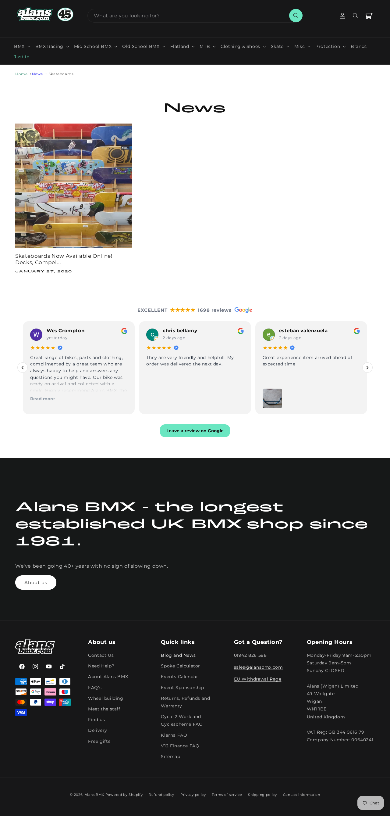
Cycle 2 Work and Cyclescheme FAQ (182, 720)
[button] (22, 46)
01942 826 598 (250, 655)
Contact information (301, 795)
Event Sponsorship (182, 687)
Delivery (97, 730)
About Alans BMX (108, 677)
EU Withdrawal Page (258, 679)
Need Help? (101, 666)
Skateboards (61, 74)
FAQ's (94, 687)
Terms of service (227, 795)
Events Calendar (179, 677)
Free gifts (99, 741)
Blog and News (178, 655)
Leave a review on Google (195, 430)
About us (35, 582)
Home (21, 74)
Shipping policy (262, 795)
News (37, 74)
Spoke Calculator (180, 666)
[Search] (296, 15)
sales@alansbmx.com (258, 667)
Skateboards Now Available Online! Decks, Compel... (63, 259)
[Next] (367, 367)
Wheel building (105, 698)
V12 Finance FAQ (180, 746)
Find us (96, 720)
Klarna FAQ (174, 735)
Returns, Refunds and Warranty (185, 702)
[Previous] (22, 367)
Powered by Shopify (124, 795)
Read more (42, 398)
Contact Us (101, 655)
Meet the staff (104, 709)
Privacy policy (193, 795)
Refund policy (161, 795)
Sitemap (170, 757)
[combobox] (195, 16)
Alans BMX (94, 795)
